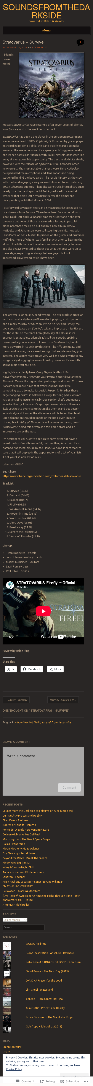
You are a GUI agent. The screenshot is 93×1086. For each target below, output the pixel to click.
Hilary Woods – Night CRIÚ (18, 867)
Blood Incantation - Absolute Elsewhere (50, 953)
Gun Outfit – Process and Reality (22, 815)
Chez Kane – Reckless (15, 820)
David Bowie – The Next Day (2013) (47, 971)
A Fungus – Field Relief (16, 904)
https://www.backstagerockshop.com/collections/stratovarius (42, 476)
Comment (69, 787)
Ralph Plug (39, 47)
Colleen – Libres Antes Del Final (21, 834)
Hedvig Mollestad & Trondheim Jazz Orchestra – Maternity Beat (64, 699)
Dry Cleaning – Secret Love (19, 853)
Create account (12, 1046)
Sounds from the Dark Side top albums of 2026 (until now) (38, 810)
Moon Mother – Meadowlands (21, 848)
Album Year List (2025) (16, 862)
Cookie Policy (14, 1069)
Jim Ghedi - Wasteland (39, 989)
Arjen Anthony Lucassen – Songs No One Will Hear (33, 881)
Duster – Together (16, 699)
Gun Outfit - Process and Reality (45, 1008)
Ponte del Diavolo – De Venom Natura (26, 829)
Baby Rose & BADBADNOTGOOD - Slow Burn (53, 962)
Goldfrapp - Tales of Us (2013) (44, 1026)
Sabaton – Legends (14, 877)
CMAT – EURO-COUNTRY (18, 886)
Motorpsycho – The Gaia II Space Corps (26, 839)
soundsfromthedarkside (46, 11)
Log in (6, 1051)
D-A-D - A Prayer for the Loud (44, 980)
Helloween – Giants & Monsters (21, 891)
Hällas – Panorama (14, 844)
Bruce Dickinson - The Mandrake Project (50, 1017)
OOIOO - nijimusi (36, 943)
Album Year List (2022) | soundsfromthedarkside (43, 722)
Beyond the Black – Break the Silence (25, 858)
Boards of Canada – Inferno (19, 824)
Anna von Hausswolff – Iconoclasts (23, 872)
